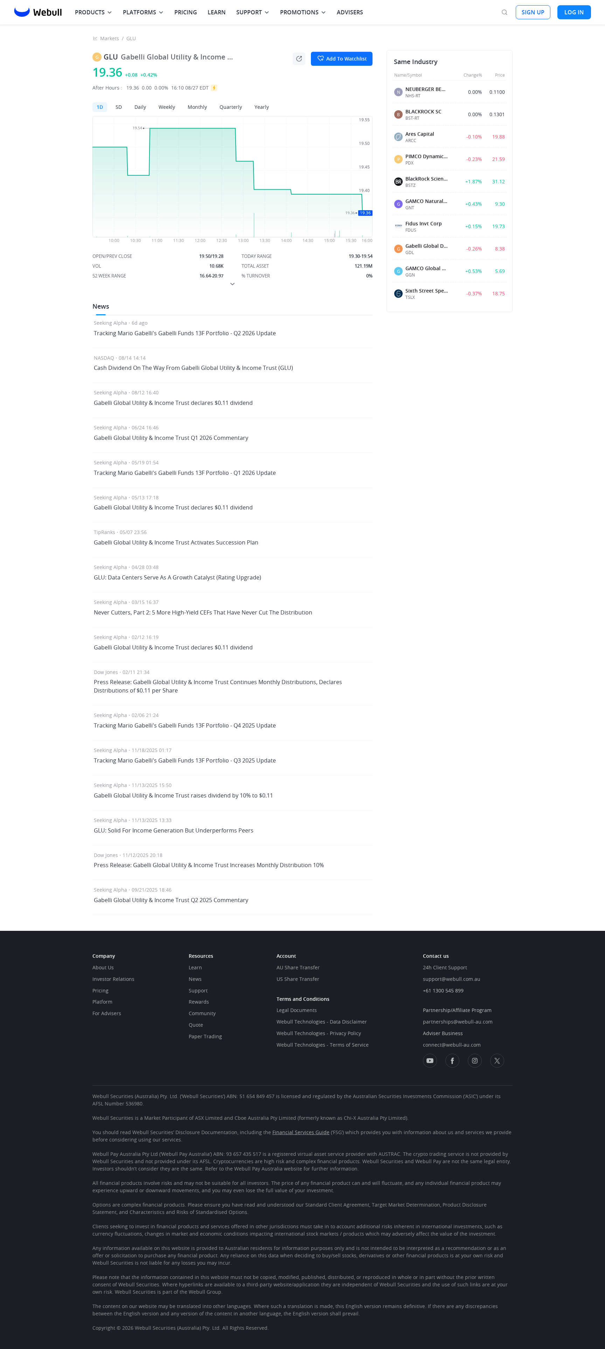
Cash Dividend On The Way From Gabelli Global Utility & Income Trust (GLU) (193, 368)
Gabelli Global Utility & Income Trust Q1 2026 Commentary (171, 438)
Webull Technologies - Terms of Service (323, 1044)
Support (198, 990)
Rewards (199, 1001)
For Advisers (106, 1013)
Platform (102, 1001)
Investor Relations (113, 979)
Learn (195, 967)
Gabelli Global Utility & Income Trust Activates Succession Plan (176, 542)
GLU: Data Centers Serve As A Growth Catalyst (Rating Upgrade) (177, 577)
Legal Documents (297, 1010)
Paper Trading (205, 1036)
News (195, 979)
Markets (109, 38)
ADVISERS (350, 12)
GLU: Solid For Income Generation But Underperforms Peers (173, 830)
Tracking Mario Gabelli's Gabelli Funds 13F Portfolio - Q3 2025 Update (185, 760)
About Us (103, 967)
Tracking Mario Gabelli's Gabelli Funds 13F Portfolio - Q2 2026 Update (185, 333)
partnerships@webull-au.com (458, 1021)
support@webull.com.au (451, 979)
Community (202, 1013)
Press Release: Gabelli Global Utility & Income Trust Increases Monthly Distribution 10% (209, 865)
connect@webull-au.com (452, 1044)
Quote (196, 1024)
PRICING (185, 12)
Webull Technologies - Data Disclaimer (322, 1021)
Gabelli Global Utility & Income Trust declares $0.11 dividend (173, 403)
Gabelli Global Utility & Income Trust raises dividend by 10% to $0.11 (183, 795)
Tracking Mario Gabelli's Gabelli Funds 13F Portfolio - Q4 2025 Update (185, 725)
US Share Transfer (298, 979)
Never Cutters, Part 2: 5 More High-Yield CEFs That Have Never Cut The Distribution (203, 612)
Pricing (100, 990)
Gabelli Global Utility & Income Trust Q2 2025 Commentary (171, 900)
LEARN (217, 12)
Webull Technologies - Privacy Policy (319, 1033)
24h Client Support (445, 967)
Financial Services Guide (300, 1132)
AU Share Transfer (298, 967)
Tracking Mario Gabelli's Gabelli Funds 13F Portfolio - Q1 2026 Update (185, 473)
